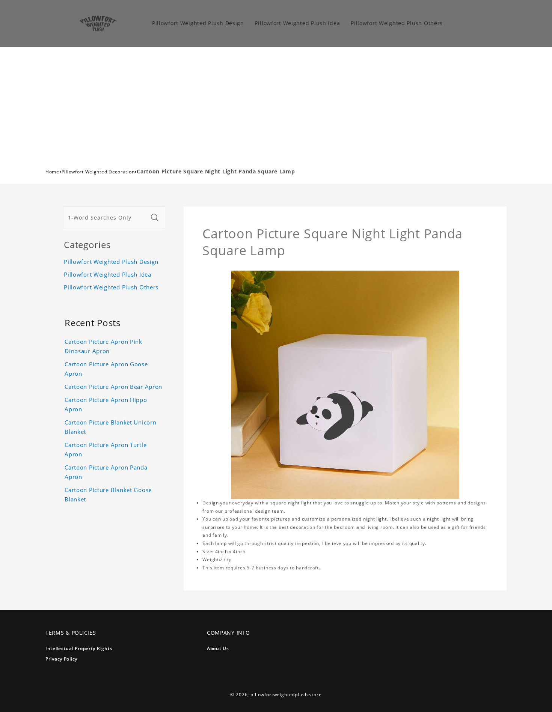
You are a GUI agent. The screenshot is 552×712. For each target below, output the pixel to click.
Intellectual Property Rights (78, 648)
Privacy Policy (61, 659)
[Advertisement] (276, 103)
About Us (218, 648)
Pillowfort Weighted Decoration (98, 172)
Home (52, 172)
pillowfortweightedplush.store (285, 694)
